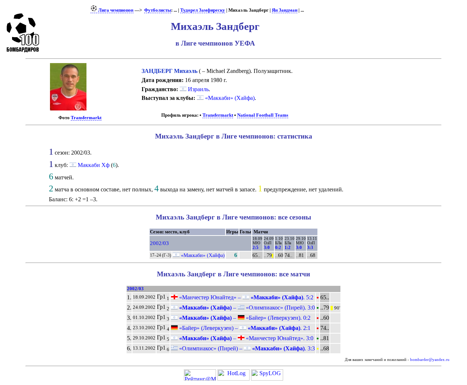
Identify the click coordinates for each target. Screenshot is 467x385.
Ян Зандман (284, 10)
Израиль (197, 89)
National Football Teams (262, 115)
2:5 (255, 247)
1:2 (287, 247)
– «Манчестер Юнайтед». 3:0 (245, 338)
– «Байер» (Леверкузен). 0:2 (244, 318)
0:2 (278, 247)
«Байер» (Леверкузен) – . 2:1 (244, 328)
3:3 (310, 247)
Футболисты (157, 10)
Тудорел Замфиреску (202, 10)
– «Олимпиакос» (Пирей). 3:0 (246, 307)
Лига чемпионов (115, 10)
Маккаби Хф (93, 165)
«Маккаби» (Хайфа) (229, 98)
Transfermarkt (86, 117)
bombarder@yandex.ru (429, 360)
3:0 (267, 247)
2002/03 (159, 243)
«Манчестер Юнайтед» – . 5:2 (245, 297)
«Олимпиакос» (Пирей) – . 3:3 (246, 348)
